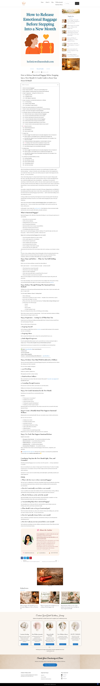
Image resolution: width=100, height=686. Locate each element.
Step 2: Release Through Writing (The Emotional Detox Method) (36, 91)
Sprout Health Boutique (29, 161)
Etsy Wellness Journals (29, 160)
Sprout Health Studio (29, 131)
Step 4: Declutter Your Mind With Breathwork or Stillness (34, 100)
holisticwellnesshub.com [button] (35, 453)
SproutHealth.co (28, 129)
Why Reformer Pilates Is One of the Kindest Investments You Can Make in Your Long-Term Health (40, 139)
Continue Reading (28, 158)
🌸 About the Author (27, 126)
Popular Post (25, 133)
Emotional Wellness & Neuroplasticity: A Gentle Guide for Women (38, 141)
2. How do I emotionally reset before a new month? (34, 115)
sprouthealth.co (46, 356)
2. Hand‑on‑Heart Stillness (29, 103)
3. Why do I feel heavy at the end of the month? (34, 117)
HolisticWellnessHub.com (30, 127)
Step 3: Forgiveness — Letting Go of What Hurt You (33, 93)
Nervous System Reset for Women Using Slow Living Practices (37, 144)
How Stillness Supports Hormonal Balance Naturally (35, 146)
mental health (40, 69)
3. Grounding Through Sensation (30, 105)
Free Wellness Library (29, 163)
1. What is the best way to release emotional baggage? (35, 114)
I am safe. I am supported (52, 379)
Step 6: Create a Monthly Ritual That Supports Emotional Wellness (36, 109)
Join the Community (29, 165)
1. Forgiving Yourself (28, 94)
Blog (52, 2)
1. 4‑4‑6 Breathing (27, 101)
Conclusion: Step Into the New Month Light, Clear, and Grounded (36, 112)
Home (42, 2)
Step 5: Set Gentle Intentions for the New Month (33, 107)
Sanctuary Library (59, 4)
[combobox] (70, 3)
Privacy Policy (43, 677)
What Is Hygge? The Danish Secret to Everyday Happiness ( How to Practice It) (40, 135)
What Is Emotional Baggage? (28, 88)
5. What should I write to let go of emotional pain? (34, 120)
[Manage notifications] (98, 684)
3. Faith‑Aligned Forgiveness (30, 98)
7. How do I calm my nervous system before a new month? (36, 124)
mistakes (39, 329)
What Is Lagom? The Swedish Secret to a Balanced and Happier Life (38, 136)
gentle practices (38, 208)
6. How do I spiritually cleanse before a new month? (34, 122)
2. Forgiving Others (28, 96)
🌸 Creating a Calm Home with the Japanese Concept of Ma (37, 142)
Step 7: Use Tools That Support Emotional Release (33, 110)
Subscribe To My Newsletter (46, 678)
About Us (47, 2)
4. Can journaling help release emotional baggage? (35, 119)
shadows (52, 282)
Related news (26, 148)
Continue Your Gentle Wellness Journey (31, 156)
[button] (57, 84)
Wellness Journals (59, 2)
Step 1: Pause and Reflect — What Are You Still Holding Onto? (35, 89)
